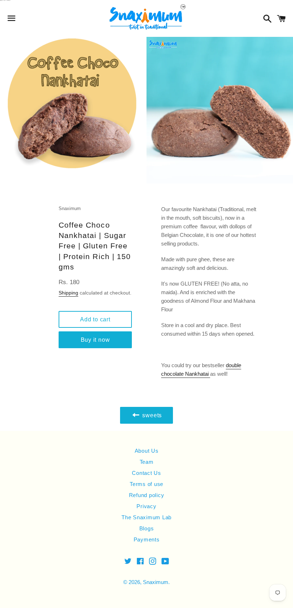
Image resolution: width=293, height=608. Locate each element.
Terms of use (146, 484)
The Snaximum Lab (146, 517)
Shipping (68, 293)
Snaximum (155, 582)
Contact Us (146, 473)
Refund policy (146, 495)
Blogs (146, 528)
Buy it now (95, 340)
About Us (147, 451)
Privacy (146, 506)
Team (147, 462)
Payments (147, 539)
